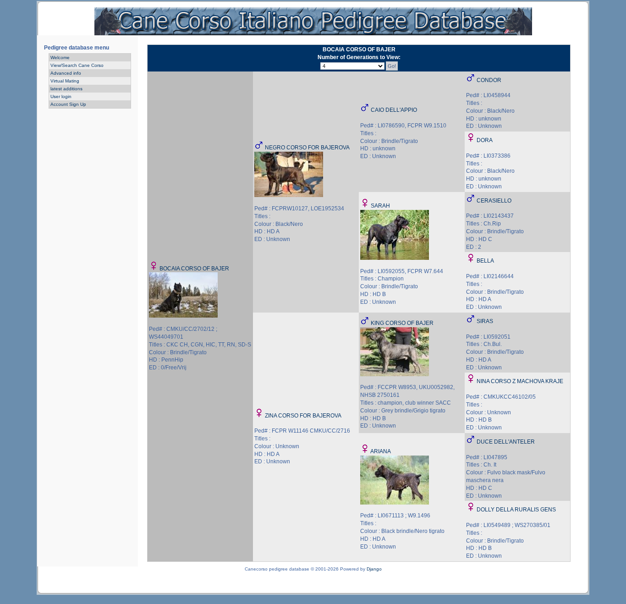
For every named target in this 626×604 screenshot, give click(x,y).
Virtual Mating (64, 80)
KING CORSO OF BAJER (402, 323)
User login (60, 96)
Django (374, 568)
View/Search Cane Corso (77, 65)
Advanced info (65, 73)
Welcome (60, 57)
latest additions (66, 88)
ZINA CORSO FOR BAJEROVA (303, 415)
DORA (485, 140)
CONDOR (489, 80)
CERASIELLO (494, 201)
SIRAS (485, 321)
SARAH (380, 206)
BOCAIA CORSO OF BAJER (194, 268)
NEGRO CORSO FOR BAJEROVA (307, 147)
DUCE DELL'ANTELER (506, 442)
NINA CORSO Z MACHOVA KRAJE (520, 381)
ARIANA (380, 451)
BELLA (485, 261)
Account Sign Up (68, 104)
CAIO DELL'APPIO (394, 110)
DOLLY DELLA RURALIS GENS (516, 509)
